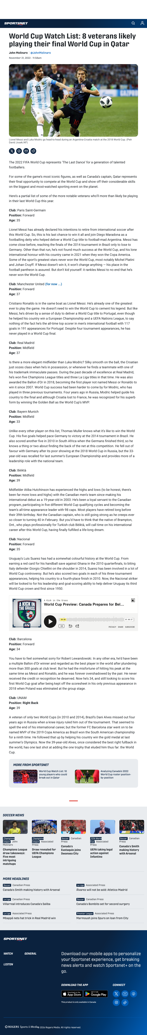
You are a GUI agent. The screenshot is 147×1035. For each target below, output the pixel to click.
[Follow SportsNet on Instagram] (116, 1002)
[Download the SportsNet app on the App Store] (72, 993)
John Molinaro (18, 52)
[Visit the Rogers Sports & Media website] (21, 1026)
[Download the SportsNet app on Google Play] (96, 993)
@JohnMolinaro (40, 52)
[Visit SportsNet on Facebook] (133, 993)
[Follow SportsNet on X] (116, 993)
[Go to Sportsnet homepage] (16, 24)
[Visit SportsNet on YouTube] (125, 993)
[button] (133, 23)
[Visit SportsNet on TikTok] (125, 1002)
